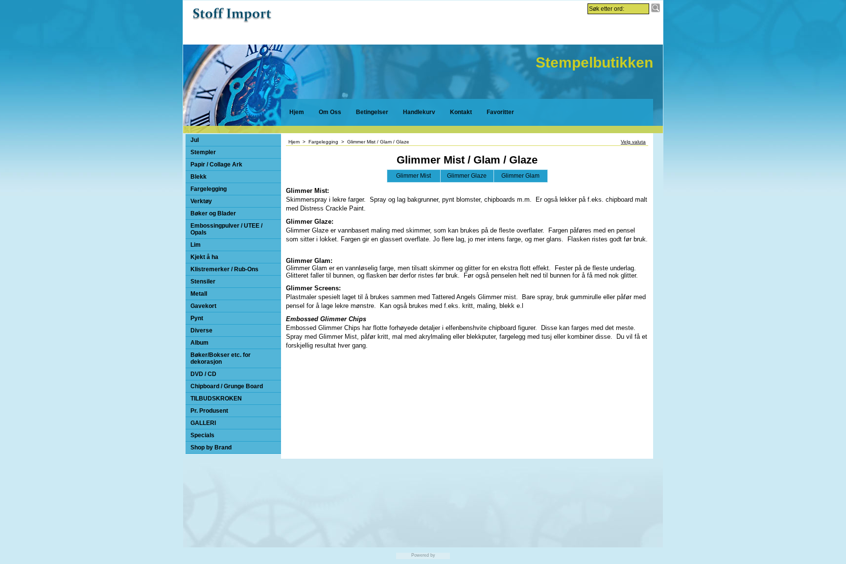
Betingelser (372, 112)
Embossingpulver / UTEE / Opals (226, 229)
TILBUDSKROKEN (216, 398)
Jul (194, 140)
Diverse (201, 330)
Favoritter (500, 112)
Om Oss (330, 112)
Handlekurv (419, 112)
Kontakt (461, 112)
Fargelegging (208, 189)
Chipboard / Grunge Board (226, 386)
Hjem (296, 112)
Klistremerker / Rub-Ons (224, 269)
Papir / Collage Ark (216, 164)
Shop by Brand (211, 447)
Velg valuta (633, 141)
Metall (198, 293)
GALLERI (203, 423)
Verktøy (201, 201)
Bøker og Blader (213, 213)
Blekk (198, 176)
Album (199, 342)
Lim (195, 244)
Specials (202, 435)
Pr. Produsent (209, 410)
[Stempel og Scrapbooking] (232, 22)
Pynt (196, 318)
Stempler (203, 152)
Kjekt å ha (204, 257)
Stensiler (202, 281)
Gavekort (203, 306)
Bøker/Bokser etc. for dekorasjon (220, 358)
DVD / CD (203, 374)
